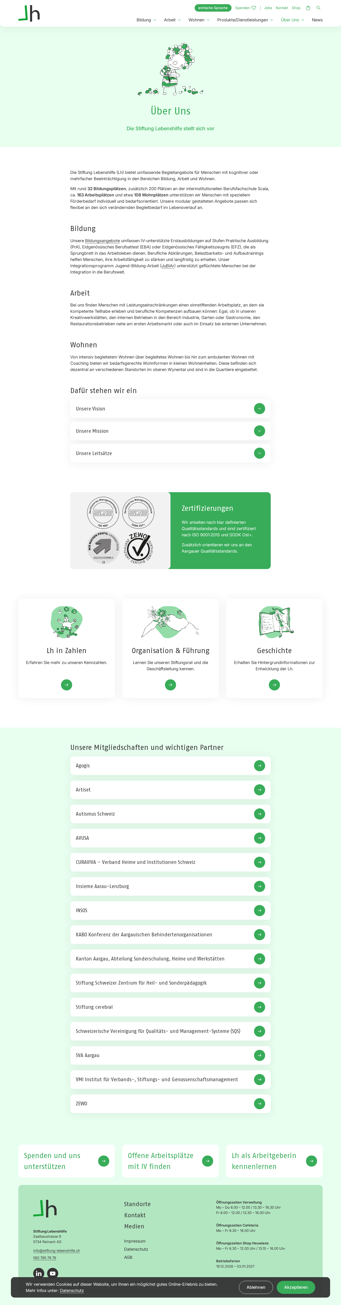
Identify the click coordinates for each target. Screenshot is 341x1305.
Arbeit (170, 19)
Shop (296, 8)
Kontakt (282, 8)
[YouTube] (52, 1273)
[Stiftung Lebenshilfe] (29, 12)
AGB (128, 1257)
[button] (155, 20)
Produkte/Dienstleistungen (242, 19)
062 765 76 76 (44, 1258)
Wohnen (196, 19)
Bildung (144, 19)
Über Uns (290, 19)
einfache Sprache (213, 8)
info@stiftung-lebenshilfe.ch (56, 1250)
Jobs (268, 8)
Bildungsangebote (102, 240)
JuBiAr (167, 265)
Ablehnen (256, 1287)
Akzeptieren (296, 1287)
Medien (134, 1226)
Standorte (137, 1204)
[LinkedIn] (38, 1273)
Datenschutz (136, 1249)
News (317, 19)
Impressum (135, 1241)
